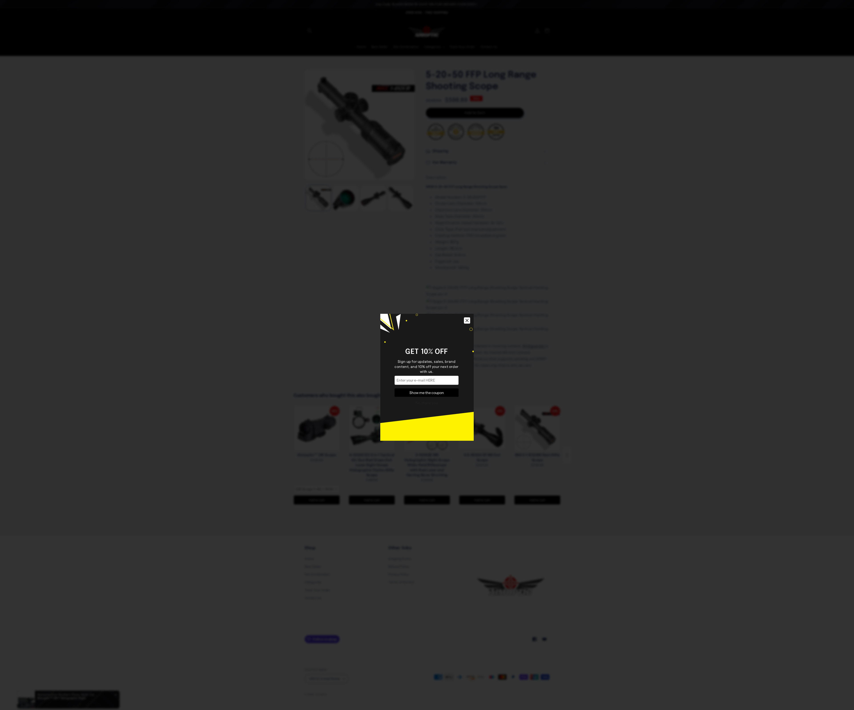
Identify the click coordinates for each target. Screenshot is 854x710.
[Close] (467, 298)
